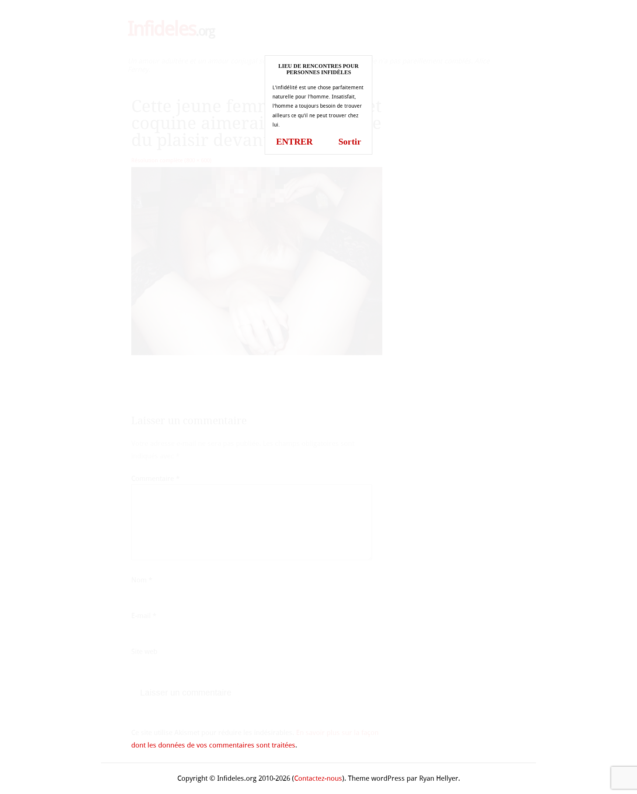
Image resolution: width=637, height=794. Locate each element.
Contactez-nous (318, 778)
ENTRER (294, 141)
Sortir (349, 141)
